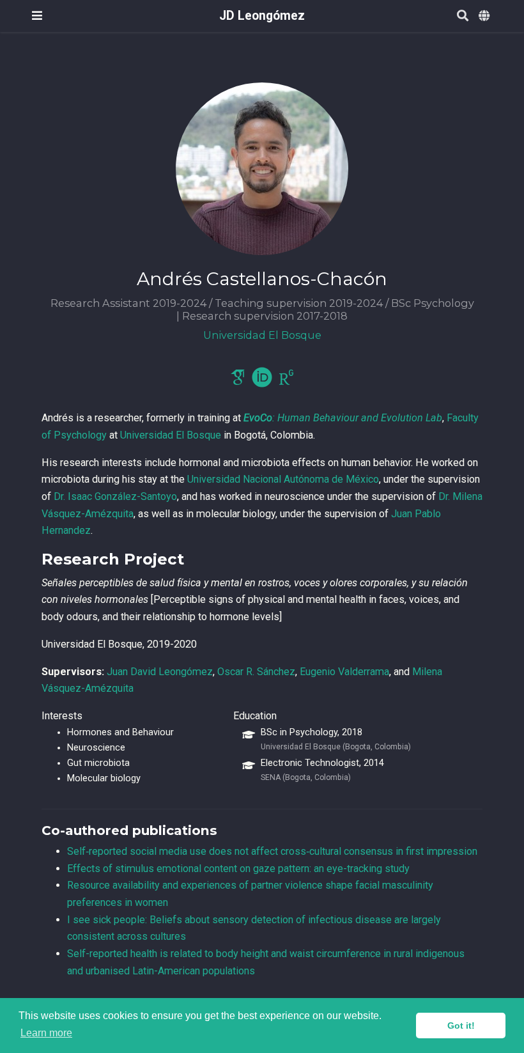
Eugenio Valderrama (344, 672)
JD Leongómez (262, 15)
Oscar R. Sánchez (256, 672)
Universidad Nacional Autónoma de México (283, 479)
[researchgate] (286, 381)
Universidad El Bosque (170, 435)
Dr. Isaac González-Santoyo (115, 496)
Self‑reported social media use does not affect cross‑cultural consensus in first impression (272, 851)
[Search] (462, 16)
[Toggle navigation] (37, 15)
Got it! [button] (461, 1025)
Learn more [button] (46, 1032)
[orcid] (262, 381)
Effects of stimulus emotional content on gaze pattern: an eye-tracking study (238, 868)
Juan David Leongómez (160, 672)
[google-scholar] (237, 381)
